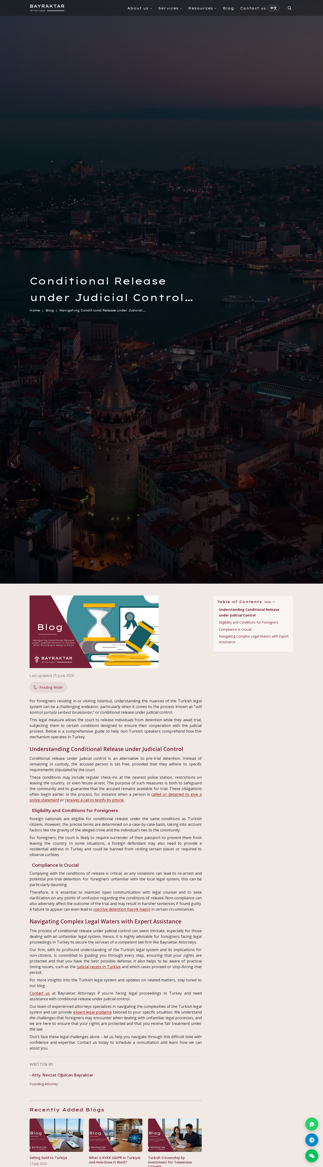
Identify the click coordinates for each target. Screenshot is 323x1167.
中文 (273, 8)
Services (168, 8)
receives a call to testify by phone (94, 800)
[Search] (289, 8)
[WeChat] (311, 1155)
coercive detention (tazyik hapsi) (121, 909)
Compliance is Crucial (235, 629)
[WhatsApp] (311, 1124)
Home (35, 310)
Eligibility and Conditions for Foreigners (248, 622)
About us (137, 8)
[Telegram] (311, 1139)
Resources (200, 8)
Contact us (253, 8)
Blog (228, 8)
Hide (268, 601)
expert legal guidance (92, 1012)
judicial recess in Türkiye (99, 966)
